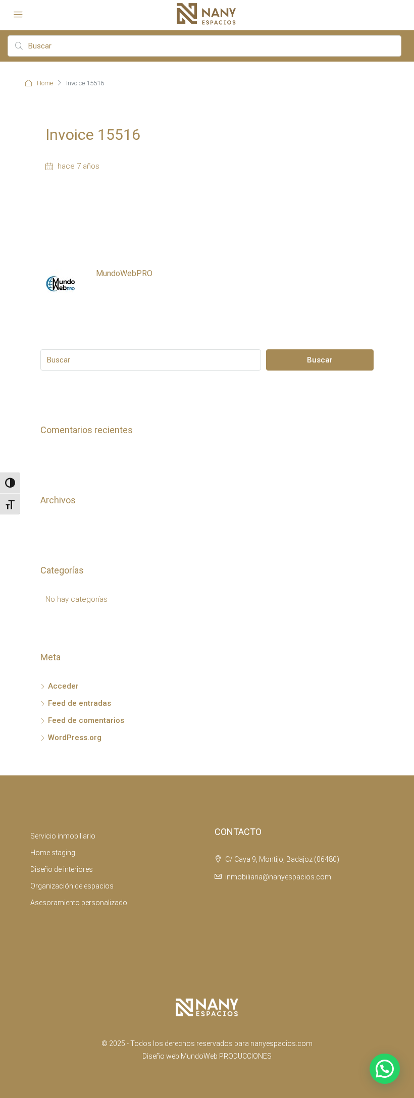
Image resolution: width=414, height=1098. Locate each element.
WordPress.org (74, 737)
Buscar (320, 359)
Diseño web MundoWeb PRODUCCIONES (207, 1056)
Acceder (63, 686)
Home (45, 83)
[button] (385, 1069)
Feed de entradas (79, 703)
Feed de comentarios (86, 720)
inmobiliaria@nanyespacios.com (278, 877)
